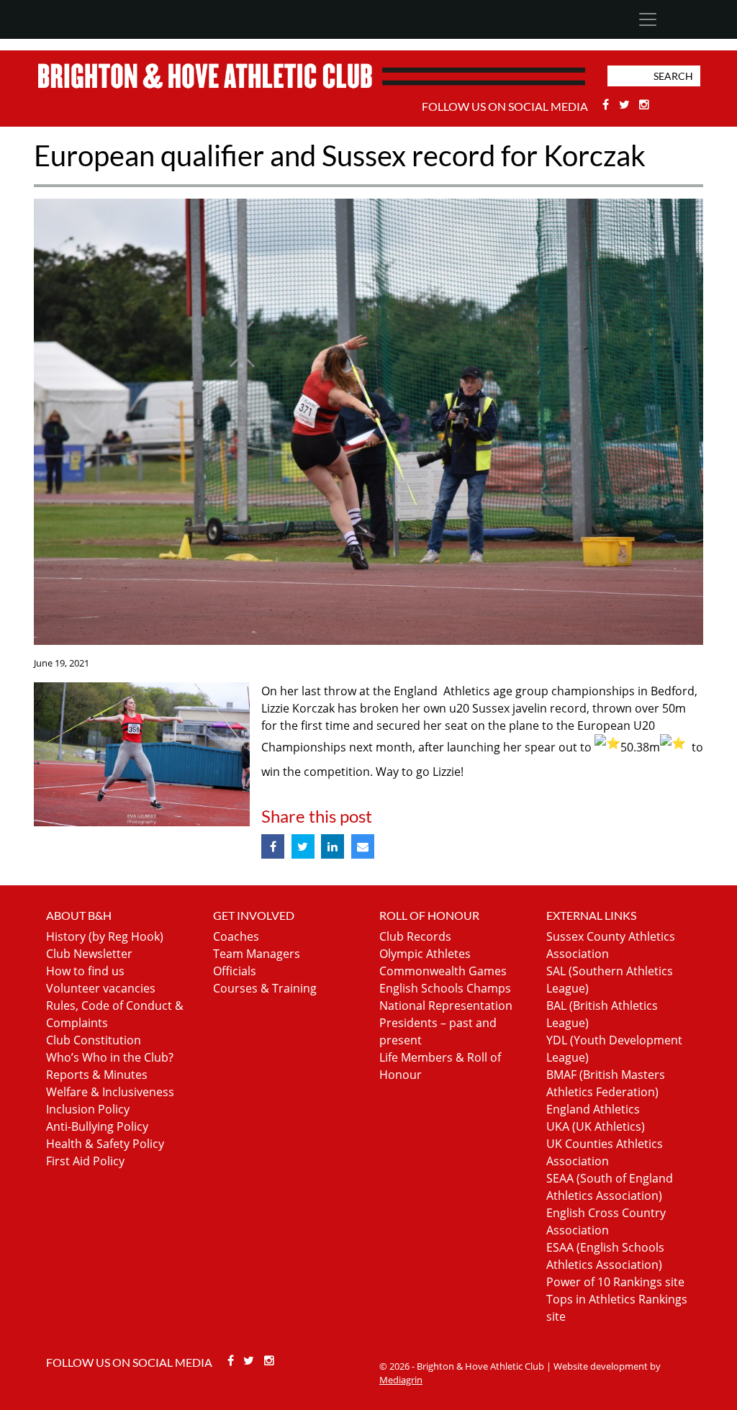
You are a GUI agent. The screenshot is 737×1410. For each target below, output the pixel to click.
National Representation (445, 1005)
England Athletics (593, 1109)
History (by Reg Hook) (104, 936)
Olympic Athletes (425, 954)
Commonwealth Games (443, 971)
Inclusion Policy (88, 1109)
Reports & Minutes (97, 1075)
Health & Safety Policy (105, 1144)
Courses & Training (265, 988)
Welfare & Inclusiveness (110, 1092)
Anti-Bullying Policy (97, 1126)
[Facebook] (608, 104)
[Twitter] (625, 104)
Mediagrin (400, 1379)
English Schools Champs (445, 988)
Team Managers (256, 954)
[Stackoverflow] (645, 104)
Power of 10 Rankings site (615, 1282)
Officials (234, 971)
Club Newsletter (89, 954)
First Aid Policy (85, 1161)
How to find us (85, 971)
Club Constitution (93, 1040)
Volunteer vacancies (100, 988)
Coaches (236, 936)
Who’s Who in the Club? (109, 1057)
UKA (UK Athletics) (595, 1126)
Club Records (415, 936)
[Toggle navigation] (647, 19)
